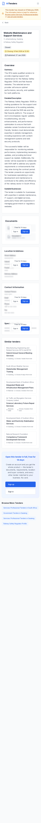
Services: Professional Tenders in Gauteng (18, 518)
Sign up (25, 231)
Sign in (15, 231)
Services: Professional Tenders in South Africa (20, 508)
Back (6, 22)
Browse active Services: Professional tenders (21, 14)
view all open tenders (15, 17)
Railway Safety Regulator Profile (15, 524)
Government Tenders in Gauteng (15, 513)
